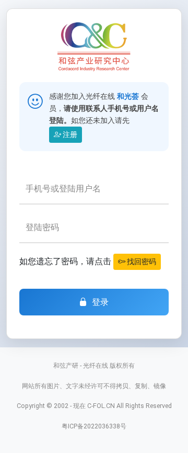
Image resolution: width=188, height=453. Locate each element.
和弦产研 (65, 365)
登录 (100, 302)
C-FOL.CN (101, 406)
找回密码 (140, 261)
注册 (69, 134)
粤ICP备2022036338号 (94, 426)
